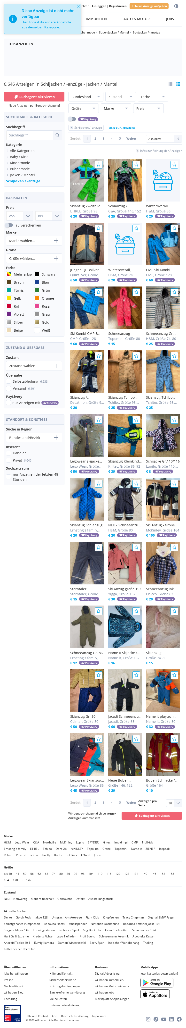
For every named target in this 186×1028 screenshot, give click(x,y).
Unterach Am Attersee (67, 917)
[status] (42, 19)
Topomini (121, 849)
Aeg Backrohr (92, 930)
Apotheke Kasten (143, 936)
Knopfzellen (111, 917)
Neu (6, 899)
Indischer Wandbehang (123, 943)
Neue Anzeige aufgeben (151, 6)
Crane (106, 849)
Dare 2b (61, 849)
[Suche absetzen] (57, 135)
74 (53, 874)
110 (99, 874)
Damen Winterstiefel (72, 943)
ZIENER (150, 849)
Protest (21, 855)
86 (68, 874)
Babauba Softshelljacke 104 (141, 924)
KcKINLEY (76, 849)
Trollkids (147, 842)
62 (39, 874)
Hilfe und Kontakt (60, 973)
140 (144, 874)
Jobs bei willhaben (16, 973)
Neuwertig (20, 899)
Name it (136, 849)
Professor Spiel (69, 930)
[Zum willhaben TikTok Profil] (156, 1019)
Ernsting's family (15, 849)
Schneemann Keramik (114, 936)
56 (32, 874)
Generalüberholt (42, 899)
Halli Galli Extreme (16, 936)
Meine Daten (58, 999)
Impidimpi (121, 842)
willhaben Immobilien (109, 980)
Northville (49, 842)
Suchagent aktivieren (37, 96)
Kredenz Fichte (43, 936)
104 (90, 874)
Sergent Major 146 (16, 930)
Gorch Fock (23, 917)
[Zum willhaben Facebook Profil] (179, 1019)
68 (46, 874)
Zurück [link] (75, 138)
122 (117, 874)
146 (153, 874)
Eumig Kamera (44, 943)
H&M (7, 842)
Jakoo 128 (41, 917)
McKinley (66, 842)
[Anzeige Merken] (98, 165)
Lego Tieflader (66, 936)
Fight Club (92, 917)
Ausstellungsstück (100, 899)
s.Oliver (72, 855)
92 (75, 874)
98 (83, 874)
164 (6, 880)
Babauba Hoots (54, 924)
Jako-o (98, 855)
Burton (58, 855)
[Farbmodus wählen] (176, 6)
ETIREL (34, 849)
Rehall (8, 855)
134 (135, 874)
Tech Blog (10, 999)
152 (162, 874)
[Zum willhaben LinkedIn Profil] (171, 1019)
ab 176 (26, 880)
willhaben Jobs (104, 992)
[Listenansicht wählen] (170, 84)
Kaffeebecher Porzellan (19, 949)
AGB (54, 1016)
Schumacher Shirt (144, 930)
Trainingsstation (44, 930)
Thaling (148, 943)
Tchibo (47, 849)
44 (17, 874)
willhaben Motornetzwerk (112, 986)
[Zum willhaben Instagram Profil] (148, 1019)
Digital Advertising (107, 973)
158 (171, 874)
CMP (135, 842)
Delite (8, 917)
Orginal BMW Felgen (161, 917)
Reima (34, 855)
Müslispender (78, 924)
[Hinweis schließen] (78, 7)
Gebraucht (64, 899)
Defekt (80, 899)
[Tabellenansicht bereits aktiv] (178, 84)
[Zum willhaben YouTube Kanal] (164, 1019)
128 (126, 874)
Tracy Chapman (133, 917)
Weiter (131, 138)
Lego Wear (22, 842)
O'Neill (85, 855)
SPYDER (93, 842)
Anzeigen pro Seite (147, 803)
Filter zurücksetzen (121, 128)
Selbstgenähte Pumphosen (22, 924)
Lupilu (80, 842)
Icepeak (164, 849)
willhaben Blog (13, 992)
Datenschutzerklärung (64, 1005)
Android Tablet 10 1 (17, 943)
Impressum (99, 1016)
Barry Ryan (97, 943)
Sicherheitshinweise (62, 980)
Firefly (46, 855)
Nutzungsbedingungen (64, 986)
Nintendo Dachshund (105, 924)
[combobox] (29, 135)
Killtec (106, 842)
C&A (36, 842)
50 (24, 874)
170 (15, 880)
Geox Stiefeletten (116, 930)
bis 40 (8, 874)
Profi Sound (87, 936)
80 (61, 874)
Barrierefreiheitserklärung (67, 992)
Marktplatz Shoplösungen (112, 999)
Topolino (93, 849)
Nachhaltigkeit (13, 986)
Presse (8, 980)
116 (108, 874)
